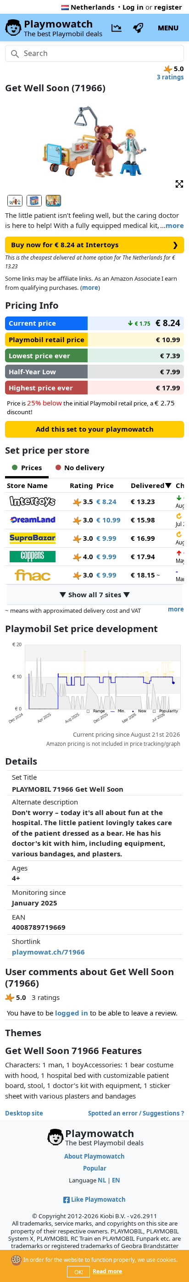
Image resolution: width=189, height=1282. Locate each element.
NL (102, 1180)
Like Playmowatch (98, 1199)
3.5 (87, 501)
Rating (81, 485)
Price (105, 485)
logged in (71, 1012)
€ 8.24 (106, 501)
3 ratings (170, 77)
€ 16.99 (143, 538)
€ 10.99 (108, 519)
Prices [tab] (31, 467)
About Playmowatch (94, 1156)
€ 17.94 (143, 556)
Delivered (148, 485)
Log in (133, 6)
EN (116, 1180)
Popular (94, 1168)
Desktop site (24, 1113)
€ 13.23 (143, 501)
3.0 (87, 519)
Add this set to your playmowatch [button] (95, 428)
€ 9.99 (106, 538)
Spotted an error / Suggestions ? (136, 1113)
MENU (168, 27)
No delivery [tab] (84, 467)
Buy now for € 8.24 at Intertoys (94, 244)
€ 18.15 (143, 574)
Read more (107, 1271)
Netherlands (92, 6)
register (168, 6)
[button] (179, 183)
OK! (78, 1272)
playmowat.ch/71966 (48, 951)
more (175, 225)
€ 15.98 (143, 519)
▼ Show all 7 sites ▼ (94, 594)
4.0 (87, 556)
